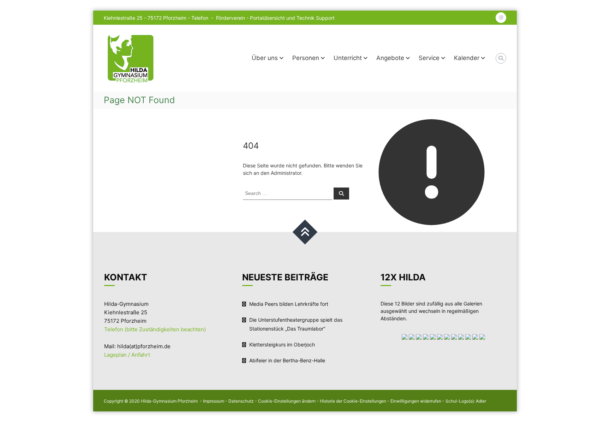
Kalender (466, 57)
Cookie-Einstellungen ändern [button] (287, 401)
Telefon (200, 18)
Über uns (265, 57)
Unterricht (348, 57)
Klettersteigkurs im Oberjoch (282, 344)
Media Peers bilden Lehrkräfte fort (288, 304)
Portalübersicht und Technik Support (292, 18)
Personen (305, 57)
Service (429, 57)
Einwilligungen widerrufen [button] (415, 401)
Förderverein (230, 18)
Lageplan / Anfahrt (127, 354)
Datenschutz (241, 401)
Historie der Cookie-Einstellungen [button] (353, 401)
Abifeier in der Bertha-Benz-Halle (287, 360)
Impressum (213, 401)
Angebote (390, 57)
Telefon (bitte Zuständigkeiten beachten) (155, 329)
